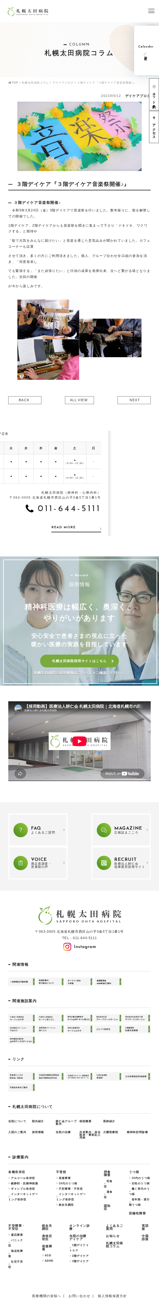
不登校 (61, 1172)
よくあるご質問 (114, 1227)
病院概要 (86, 1121)
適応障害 (17, 1234)
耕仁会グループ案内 (66, 1122)
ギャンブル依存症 (23, 1188)
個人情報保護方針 (112, 1296)
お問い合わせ (79, 1296)
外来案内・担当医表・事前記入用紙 (90, 1135)
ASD (48, 1255)
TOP (15, 82)
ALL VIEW (79, 400)
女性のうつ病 (141, 1183)
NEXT (135, 400)
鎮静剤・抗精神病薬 (24, 1183)
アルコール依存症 (23, 1178)
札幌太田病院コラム (35, 82)
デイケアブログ (63, 82)
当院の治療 (63, 1132)
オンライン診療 (79, 1227)
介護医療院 (110, 1132)
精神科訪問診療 (137, 1132)
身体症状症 (47, 1237)
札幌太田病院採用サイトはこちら (79, 661)
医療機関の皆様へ (46, 1296)
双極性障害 (137, 1213)
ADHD (49, 1260)
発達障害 (65, 1178)
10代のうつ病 (68, 1183)
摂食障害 (107, 1173)
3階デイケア (80, 1261)
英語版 (145, 1227)
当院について (17, 1121)
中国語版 (145, 1237)
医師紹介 (109, 1121)
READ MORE (63, 527)
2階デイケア (80, 1255)
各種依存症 (16, 1172)
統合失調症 (66, 1204)
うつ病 (134, 1172)
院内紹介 (38, 1121)
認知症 (107, 1207)
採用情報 (38, 1132)
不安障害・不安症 (71, 1188)
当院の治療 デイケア (78, 1237)
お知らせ (113, 1236)
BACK (24, 400)
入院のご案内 (17, 1132)
